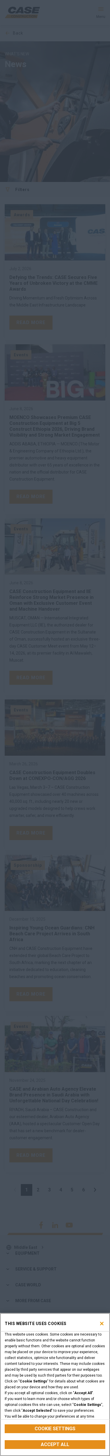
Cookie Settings (55, 1428)
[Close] (101, 1323)
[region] (55, 1384)
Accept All (55, 1444)
